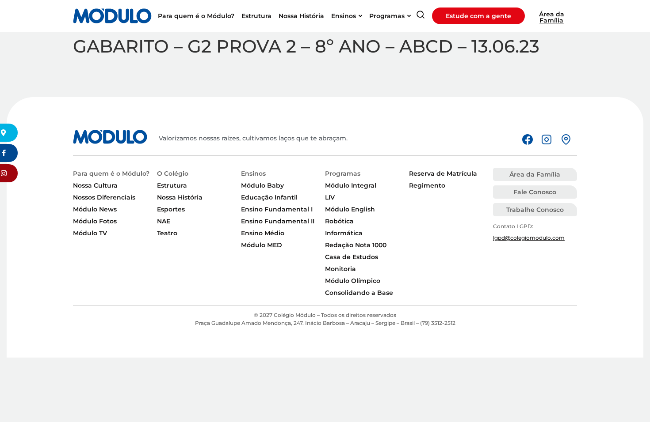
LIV (330, 197)
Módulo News (95, 209)
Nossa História (180, 197)
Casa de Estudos (351, 257)
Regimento (427, 185)
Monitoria (340, 269)
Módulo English (350, 209)
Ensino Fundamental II (277, 221)
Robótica (339, 221)
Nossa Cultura (95, 185)
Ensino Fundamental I (277, 209)
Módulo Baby (262, 185)
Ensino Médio (262, 233)
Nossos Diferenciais (104, 197)
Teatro (167, 233)
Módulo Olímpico (352, 281)
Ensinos (253, 173)
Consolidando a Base (359, 293)
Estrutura (172, 185)
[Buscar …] (420, 16)
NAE (163, 221)
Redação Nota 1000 (355, 245)
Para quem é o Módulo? (111, 173)
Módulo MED (261, 245)
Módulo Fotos (95, 221)
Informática (344, 233)
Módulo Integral (350, 185)
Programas (342, 173)
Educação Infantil (269, 197)
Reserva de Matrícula (443, 173)
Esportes (171, 209)
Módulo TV (90, 233)
